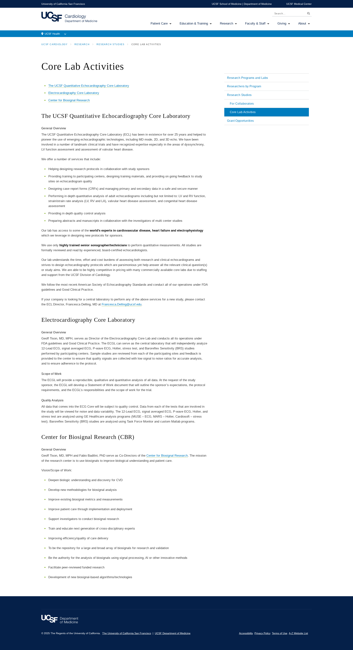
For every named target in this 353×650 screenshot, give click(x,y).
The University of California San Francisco (126, 633)
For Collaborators (242, 103)
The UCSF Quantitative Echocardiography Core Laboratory (88, 85)
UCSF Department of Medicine (172, 633)
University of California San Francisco (63, 3)
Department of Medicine (258, 3)
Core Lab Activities (243, 112)
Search (308, 14)
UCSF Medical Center (299, 3)
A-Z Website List (298, 633)
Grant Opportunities (240, 120)
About (302, 23)
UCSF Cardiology (54, 44)
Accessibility (246, 633)
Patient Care (159, 23)
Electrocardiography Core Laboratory (73, 93)
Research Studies (110, 44)
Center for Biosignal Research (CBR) (87, 437)
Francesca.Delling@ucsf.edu (121, 304)
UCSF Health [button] (52, 33)
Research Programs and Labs (247, 77)
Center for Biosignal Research (69, 100)
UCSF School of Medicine (227, 3)
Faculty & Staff (255, 23)
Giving (281, 23)
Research (226, 23)
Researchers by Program (244, 86)
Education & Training (194, 23)
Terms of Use (279, 633)
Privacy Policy (262, 633)
